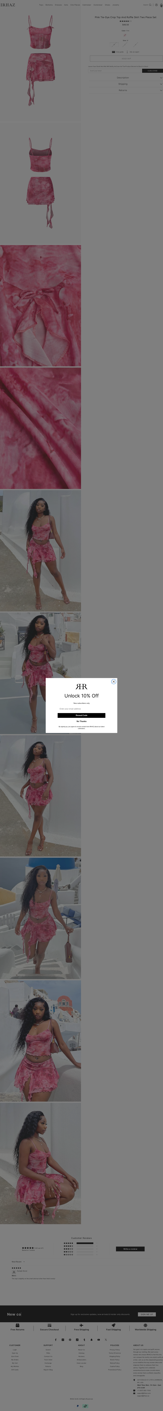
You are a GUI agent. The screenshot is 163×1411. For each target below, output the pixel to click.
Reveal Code (81, 715)
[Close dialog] (113, 681)
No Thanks (82, 721)
